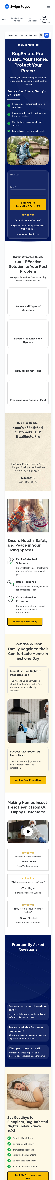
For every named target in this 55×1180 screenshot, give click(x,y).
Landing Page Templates (17, 19)
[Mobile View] (41, 35)
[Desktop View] (46, 35)
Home (4, 19)
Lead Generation (32, 19)
